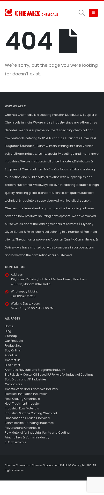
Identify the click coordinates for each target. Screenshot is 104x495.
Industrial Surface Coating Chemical (31, 413)
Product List (13, 346)
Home (9, 326)
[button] (81, 13)
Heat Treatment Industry (22, 404)
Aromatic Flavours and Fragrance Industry (35, 370)
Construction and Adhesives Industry (31, 389)
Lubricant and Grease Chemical (27, 418)
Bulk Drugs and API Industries (25, 379)
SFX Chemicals (15, 442)
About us (11, 355)
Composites (13, 384)
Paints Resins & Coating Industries (29, 423)
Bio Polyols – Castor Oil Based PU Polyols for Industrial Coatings (49, 375)
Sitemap (11, 336)
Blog (8, 331)
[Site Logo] (31, 12)
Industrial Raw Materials (22, 408)
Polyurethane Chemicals (22, 428)
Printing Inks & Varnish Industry (27, 437)
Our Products (14, 341)
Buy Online (12, 350)
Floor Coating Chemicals (22, 399)
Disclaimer (12, 365)
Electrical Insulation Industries (26, 394)
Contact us (13, 360)
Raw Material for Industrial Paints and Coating (37, 433)
